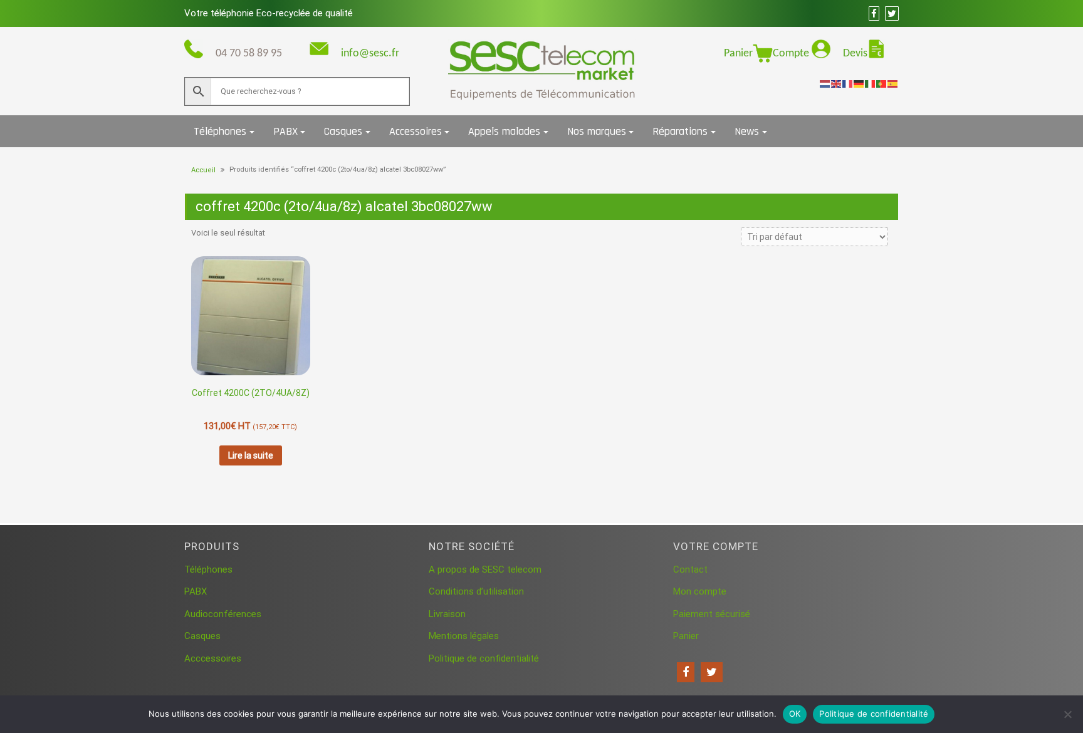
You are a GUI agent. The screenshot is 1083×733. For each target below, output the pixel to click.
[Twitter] (712, 672)
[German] (859, 83)
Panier (738, 54)
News (747, 131)
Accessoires (415, 131)
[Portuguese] (881, 83)
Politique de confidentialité (484, 658)
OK (795, 714)
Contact (690, 569)
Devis (855, 54)
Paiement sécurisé (711, 614)
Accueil (203, 170)
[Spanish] (893, 83)
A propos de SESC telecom (485, 569)
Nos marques (596, 131)
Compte (792, 54)
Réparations (680, 131)
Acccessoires (212, 658)
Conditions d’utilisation (476, 591)
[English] (836, 83)
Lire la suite (250, 455)
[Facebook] (685, 672)
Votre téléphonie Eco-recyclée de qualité (268, 13)
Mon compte (699, 591)
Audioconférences (222, 614)
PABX (285, 131)
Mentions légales (464, 636)
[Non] (1067, 714)
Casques (343, 131)
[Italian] (870, 83)
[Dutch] (825, 83)
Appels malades (504, 131)
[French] (848, 83)
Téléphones (220, 131)
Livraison (447, 614)
